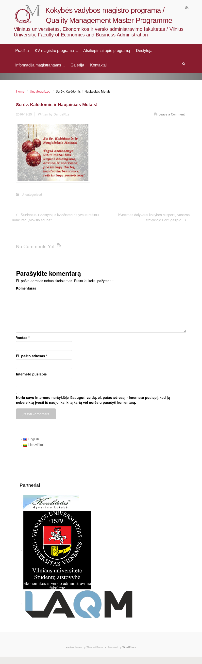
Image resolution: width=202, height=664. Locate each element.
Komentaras (26, 288)
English (33, 439)
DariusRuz (61, 114)
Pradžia (22, 51)
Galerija (77, 65)
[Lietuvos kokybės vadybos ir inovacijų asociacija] (78, 603)
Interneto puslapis (31, 374)
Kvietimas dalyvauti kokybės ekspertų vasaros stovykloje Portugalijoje (154, 217)
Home (20, 91)
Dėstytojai (145, 51)
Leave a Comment (172, 114)
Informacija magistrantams (38, 65)
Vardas (23, 337)
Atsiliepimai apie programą (106, 51)
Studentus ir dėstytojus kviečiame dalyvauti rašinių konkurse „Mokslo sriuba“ (55, 217)
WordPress (129, 647)
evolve (70, 647)
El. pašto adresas (31, 355)
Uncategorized (40, 91)
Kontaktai (98, 65)
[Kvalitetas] (51, 502)
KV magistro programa (55, 51)
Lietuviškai (35, 445)
